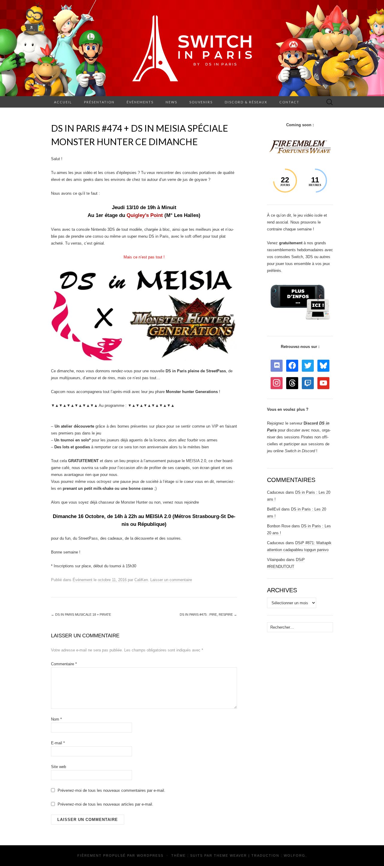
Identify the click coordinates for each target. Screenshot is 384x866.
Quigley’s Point (145, 215)
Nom (56, 719)
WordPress (150, 855)
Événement (82, 580)
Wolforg (294, 855)
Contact (289, 102)
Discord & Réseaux (246, 102)
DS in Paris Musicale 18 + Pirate (81, 614)
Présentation (99, 102)
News (171, 102)
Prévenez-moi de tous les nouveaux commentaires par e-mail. (111, 790)
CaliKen (141, 580)
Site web (58, 766)
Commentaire (64, 664)
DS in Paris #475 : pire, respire (208, 614)
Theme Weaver (230, 855)
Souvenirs (201, 102)
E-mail (58, 743)
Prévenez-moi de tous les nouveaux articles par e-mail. (105, 804)
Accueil (63, 102)
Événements (140, 102)
